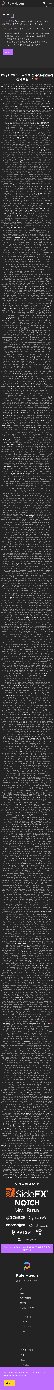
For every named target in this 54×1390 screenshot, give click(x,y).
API (22, 1355)
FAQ (22, 1293)
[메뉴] (50, 3)
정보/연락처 (25, 1298)
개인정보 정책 (27, 1350)
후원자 (12, 21)
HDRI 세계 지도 (27, 1308)
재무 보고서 (26, 1364)
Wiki (25, 1321)
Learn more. (20, 1375)
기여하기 (27, 1316)
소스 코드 (27, 1326)
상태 (25, 1336)
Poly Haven (16, 3)
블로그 (23, 1303)
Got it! (9, 1383)
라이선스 (25, 1345)
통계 (25, 1331)
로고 (23, 1359)
